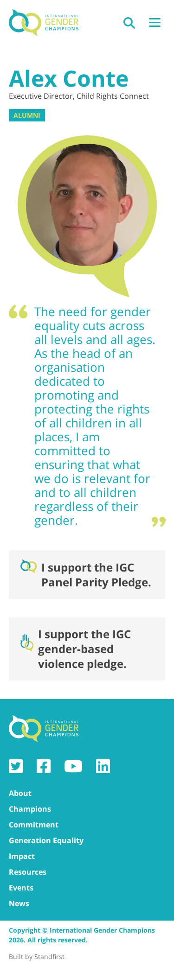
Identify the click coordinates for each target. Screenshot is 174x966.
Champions (30, 809)
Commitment (33, 825)
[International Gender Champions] (43, 23)
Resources (27, 872)
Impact (22, 856)
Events (21, 888)
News (19, 903)
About (20, 793)
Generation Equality (46, 840)
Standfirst (49, 956)
